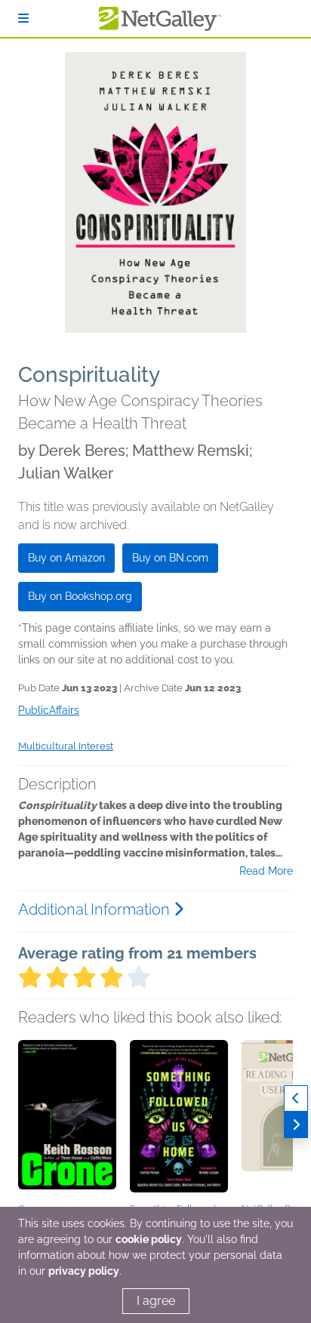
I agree (156, 1301)
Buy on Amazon (66, 558)
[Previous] (296, 1098)
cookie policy (148, 1239)
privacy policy (83, 1271)
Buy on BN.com (170, 558)
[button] (67, 1119)
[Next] (296, 1125)
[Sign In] (23, 18)
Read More (266, 871)
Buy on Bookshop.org (80, 596)
